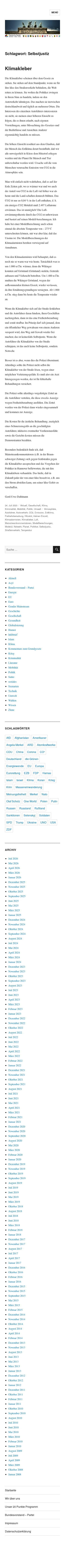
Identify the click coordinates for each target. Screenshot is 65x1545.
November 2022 (16, 1023)
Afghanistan (22, 738)
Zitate (11, 709)
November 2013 (16, 1347)
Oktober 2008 (15, 1469)
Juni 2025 (13, 901)
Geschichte (14, 611)
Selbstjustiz (45, 526)
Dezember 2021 (16, 1070)
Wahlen (12, 700)
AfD (8, 738)
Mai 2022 (13, 1046)
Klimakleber (18, 68)
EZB (26, 773)
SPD (9, 822)
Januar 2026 (14, 877)
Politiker (34, 526)
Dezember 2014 (16, 1314)
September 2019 (17, 1178)
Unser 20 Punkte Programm (21, 1507)
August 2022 (15, 1032)
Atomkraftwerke (46, 745)
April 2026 (14, 868)
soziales (12, 681)
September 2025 (17, 896)
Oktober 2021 (15, 1079)
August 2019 (15, 1183)
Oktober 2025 (15, 891)
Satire (11, 677)
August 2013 (15, 1352)
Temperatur (26, 530)
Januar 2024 (14, 962)
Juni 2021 (13, 1098)
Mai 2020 (13, 1145)
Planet (26, 526)
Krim (9, 787)
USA (53, 822)
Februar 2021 (15, 1117)
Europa (39, 766)
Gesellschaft (34, 505)
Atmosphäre (50, 509)
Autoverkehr (22, 512)
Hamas (46, 773)
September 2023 (17, 980)
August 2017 (15, 1248)
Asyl (10, 583)
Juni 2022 (13, 1042)
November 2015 (16, 1291)
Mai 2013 (13, 1361)
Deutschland (13, 759)
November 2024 (16, 924)
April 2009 (14, 1460)
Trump (19, 822)
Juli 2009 (13, 1455)
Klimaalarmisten (12, 519)
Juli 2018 (13, 1215)
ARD (30, 745)
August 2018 (15, 1211)
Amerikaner (39, 738)
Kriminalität (10, 509)
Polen (43, 801)
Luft (36, 519)
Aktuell (23, 505)
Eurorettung (13, 773)
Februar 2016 (15, 1277)
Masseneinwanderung (29, 787)
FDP (36, 773)
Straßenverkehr (12, 530)
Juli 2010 (13, 1422)
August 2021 (15, 1089)
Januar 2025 (14, 915)
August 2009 (15, 1450)
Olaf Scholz (13, 801)
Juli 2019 (13, 1187)
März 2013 (14, 1366)
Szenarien (13, 686)
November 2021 (16, 1074)
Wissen (12, 705)
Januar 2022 (14, 1065)
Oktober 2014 (15, 1324)
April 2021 (14, 1107)
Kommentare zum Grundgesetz (24, 648)
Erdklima (49, 512)
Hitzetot (28, 516)
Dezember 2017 (16, 1239)
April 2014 (14, 1333)
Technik (12, 691)
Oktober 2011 (15, 1394)
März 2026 (14, 872)
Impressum (11, 1523)
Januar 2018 (14, 1234)
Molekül (8, 526)
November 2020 (16, 1131)
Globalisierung (16, 625)
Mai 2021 (13, 1103)
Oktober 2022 (15, 1027)
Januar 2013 (14, 1371)
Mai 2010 (13, 1432)
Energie (12, 592)
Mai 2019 (13, 1197)
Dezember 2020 (16, 1126)
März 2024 (14, 957)
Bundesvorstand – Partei (21, 587)
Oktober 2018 (15, 1206)
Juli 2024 (13, 943)
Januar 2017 (14, 1262)
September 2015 (17, 1295)
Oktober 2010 (15, 1408)
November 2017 (16, 1244)
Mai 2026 (13, 863)
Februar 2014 (15, 1338)
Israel (19, 780)
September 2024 (17, 933)
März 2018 (14, 1225)
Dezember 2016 (16, 1267)
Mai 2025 (13, 905)
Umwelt (37, 509)
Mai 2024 (13, 948)
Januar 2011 (14, 1403)
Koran (41, 780)
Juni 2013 (13, 1356)
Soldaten (44, 815)
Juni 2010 (13, 1427)
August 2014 (15, 1328)
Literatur (12, 662)
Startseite (10, 1490)
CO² (42, 752)
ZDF (9, 829)
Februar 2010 (15, 1441)
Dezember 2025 (16, 882)
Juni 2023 (13, 995)
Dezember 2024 (16, 919)
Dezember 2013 (16, 1342)
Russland (25, 808)
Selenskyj (29, 815)
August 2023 (15, 985)
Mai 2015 (13, 1300)
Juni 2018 (13, 1220)
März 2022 (14, 1056)
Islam (11, 639)
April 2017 (14, 1258)
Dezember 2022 (16, 1018)
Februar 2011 (15, 1399)
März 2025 (14, 910)
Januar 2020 (14, 1159)
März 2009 (14, 1465)
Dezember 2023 (16, 966)
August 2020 (15, 1140)
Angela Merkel (15, 745)
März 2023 (14, 1004)
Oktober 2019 (15, 1173)
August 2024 (15, 938)
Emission (39, 512)
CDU (9, 752)
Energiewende (15, 766)
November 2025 (16, 886)
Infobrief (12, 634)
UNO (43, 822)
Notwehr (18, 526)
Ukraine (31, 822)
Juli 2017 (13, 1253)
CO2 (31, 512)
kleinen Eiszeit (41, 516)
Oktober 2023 (15, 976)
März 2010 (14, 1436)
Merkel (34, 794)
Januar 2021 (14, 1121)
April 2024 (14, 952)
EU (10, 597)
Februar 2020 (15, 1154)
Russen (11, 808)
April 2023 (14, 999)
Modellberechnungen (42, 523)
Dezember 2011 (16, 1389)
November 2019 (16, 1168)
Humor (12, 630)
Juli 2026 (13, 858)
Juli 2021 (13, 1093)
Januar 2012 (14, 1385)
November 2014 (16, 1319)
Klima (44, 505)
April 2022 (14, 1051)
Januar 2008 (14, 1474)
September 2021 (17, 1084)
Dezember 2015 (16, 1286)
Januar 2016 (14, 1281)
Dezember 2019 (16, 1164)
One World (30, 801)
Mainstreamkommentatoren (18, 523)
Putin (54, 801)
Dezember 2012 (16, 1375)
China (19, 752)
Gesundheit (14, 620)
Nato (44, 794)
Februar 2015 (15, 1309)
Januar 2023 (14, 1013)
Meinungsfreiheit (16, 794)
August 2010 (15, 1418)
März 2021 (14, 1112)
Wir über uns (12, 1498)
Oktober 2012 (15, 1380)
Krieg (11, 653)
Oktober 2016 (15, 1272)
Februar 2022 (15, 1060)
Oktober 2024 (15, 929)
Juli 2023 (13, 990)
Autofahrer (10, 512)
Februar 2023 (15, 1009)
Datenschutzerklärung (18, 1531)
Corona (31, 752)
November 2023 (16, 971)
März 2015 (14, 1305)
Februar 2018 (15, 1230)
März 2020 (14, 1150)
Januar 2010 (14, 1446)
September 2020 (17, 1136)
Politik (30, 509)
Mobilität (21, 509)
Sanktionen (13, 815)
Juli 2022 (13, 1037)
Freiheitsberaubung (14, 516)
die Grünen (31, 759)
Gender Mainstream (18, 606)
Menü (55, 12)
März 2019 (14, 1201)
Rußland (39, 808)
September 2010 (17, 1413)
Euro (11, 601)
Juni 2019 (13, 1192)
